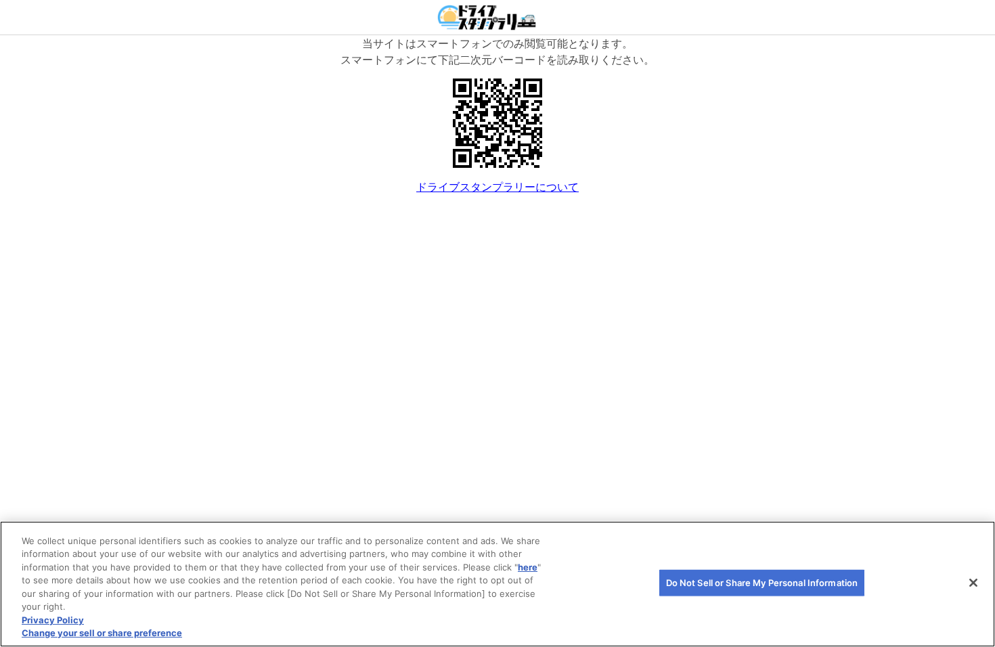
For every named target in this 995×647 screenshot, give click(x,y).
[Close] (973, 583)
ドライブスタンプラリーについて (497, 187)
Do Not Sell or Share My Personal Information (762, 582)
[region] (497, 584)
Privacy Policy (53, 620)
